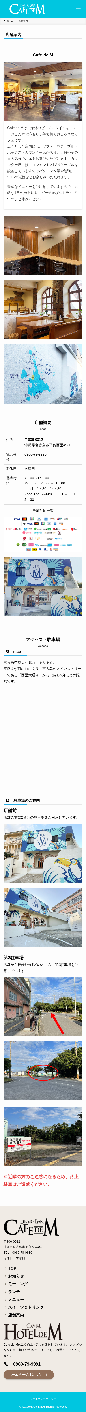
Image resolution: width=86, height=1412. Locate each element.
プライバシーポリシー (43, 1398)
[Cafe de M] (27, 9)
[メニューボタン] (78, 9)
